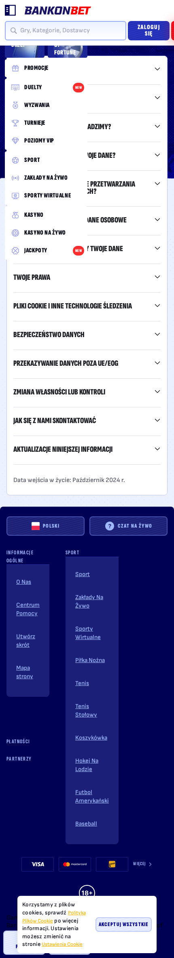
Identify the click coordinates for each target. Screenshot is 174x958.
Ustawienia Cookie (62, 944)
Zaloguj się (149, 30)
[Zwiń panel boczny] (10, 10)
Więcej (139, 864)
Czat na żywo (135, 525)
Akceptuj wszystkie (124, 924)
